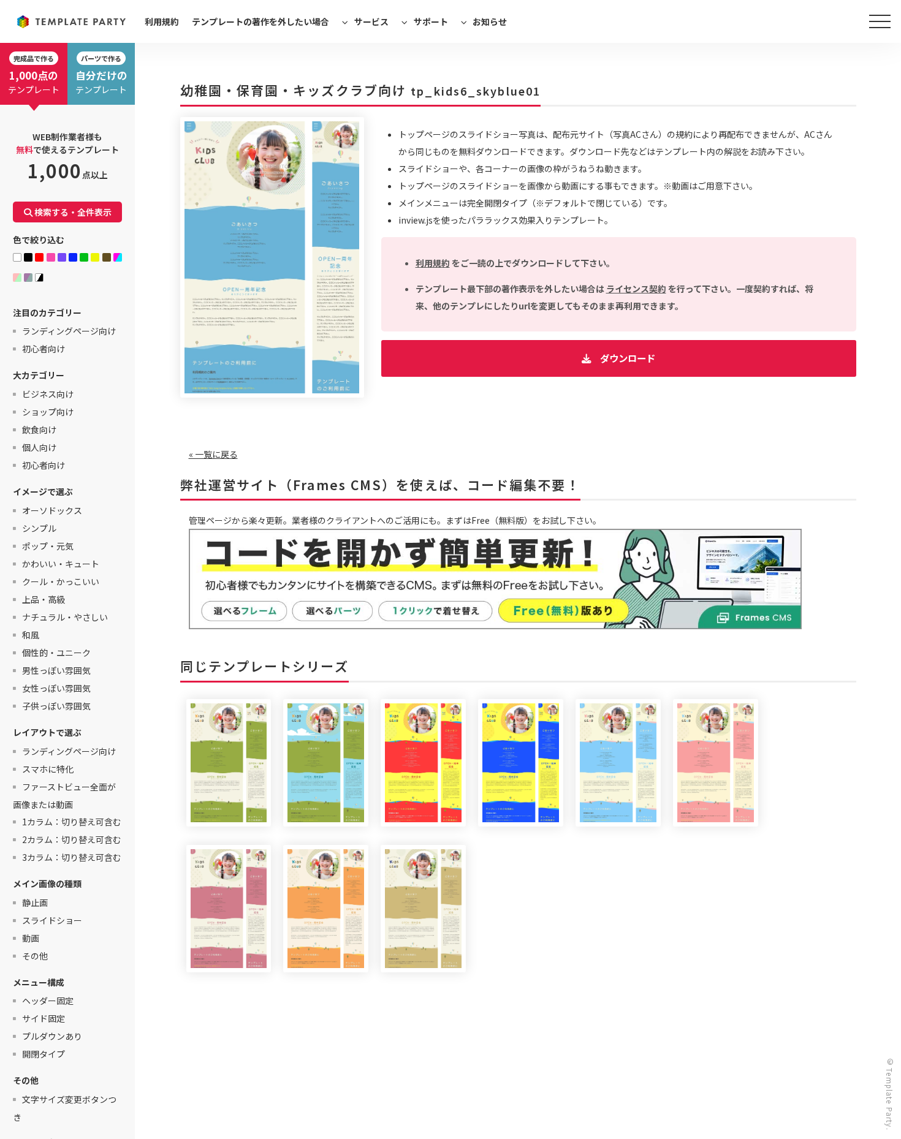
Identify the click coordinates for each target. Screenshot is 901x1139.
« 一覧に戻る (213, 454)
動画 (30, 938)
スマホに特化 (48, 769)
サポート (431, 21)
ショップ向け (48, 412)
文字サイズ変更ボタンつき (64, 1108)
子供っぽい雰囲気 (56, 706)
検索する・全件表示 (72, 212)
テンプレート (33, 74)
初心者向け (43, 348)
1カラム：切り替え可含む (71, 821)
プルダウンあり (52, 1036)
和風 (30, 635)
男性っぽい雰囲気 (56, 670)
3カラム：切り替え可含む (71, 857)
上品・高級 (43, 599)
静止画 (35, 902)
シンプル (39, 528)
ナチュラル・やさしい (65, 617)
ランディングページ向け (69, 331)
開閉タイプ (43, 1054)
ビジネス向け (48, 394)
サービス (371, 21)
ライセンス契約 (636, 288)
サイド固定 (43, 1018)
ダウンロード (627, 358)
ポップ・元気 (48, 546)
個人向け (39, 447)
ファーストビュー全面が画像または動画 (64, 796)
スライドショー (52, 920)
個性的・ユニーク (56, 652)
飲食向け (39, 429)
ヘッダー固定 (48, 1000)
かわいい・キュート (60, 564)
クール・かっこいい (60, 581)
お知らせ (490, 21)
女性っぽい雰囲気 (56, 688)
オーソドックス (52, 510)
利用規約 (162, 21)
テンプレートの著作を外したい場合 (260, 21)
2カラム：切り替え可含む (71, 839)
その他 (35, 956)
